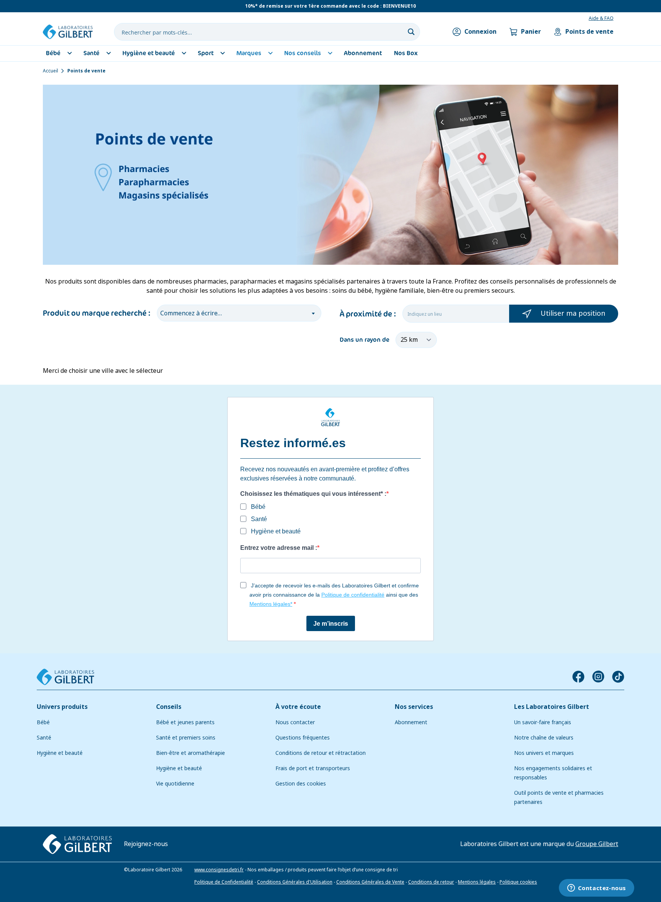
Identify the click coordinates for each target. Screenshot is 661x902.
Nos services (414, 706)
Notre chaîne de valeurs (543, 737)
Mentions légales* (270, 604)
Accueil (50, 71)
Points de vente (589, 31)
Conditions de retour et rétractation (320, 753)
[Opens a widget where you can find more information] (596, 888)
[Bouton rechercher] (411, 31)
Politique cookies (518, 882)
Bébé (43, 722)
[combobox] (239, 313)
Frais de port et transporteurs (312, 768)
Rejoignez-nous (146, 844)
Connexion (480, 31)
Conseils (168, 706)
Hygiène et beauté (60, 753)
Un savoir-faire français (542, 722)
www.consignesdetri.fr (219, 869)
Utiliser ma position (573, 313)
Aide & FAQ (601, 18)
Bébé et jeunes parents (185, 722)
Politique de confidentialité (352, 595)
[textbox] (239, 312)
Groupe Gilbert (596, 844)
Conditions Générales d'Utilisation (294, 882)
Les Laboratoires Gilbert (551, 706)
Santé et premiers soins (185, 737)
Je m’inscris (330, 623)
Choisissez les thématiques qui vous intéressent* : (313, 493)
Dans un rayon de (364, 340)
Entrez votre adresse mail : (278, 547)
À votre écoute (298, 706)
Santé (44, 737)
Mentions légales (477, 882)
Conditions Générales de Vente (370, 882)
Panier (531, 31)
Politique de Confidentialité (223, 882)
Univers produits (62, 706)
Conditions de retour (431, 882)
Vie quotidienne (175, 783)
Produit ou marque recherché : (97, 313)
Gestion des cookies (300, 783)
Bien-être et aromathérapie (190, 753)
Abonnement (411, 722)
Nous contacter (295, 722)
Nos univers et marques (544, 753)
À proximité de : (368, 314)
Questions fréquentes (302, 737)
